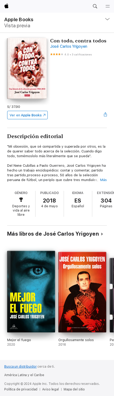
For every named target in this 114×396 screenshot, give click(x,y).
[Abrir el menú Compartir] (105, 115)
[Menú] (107, 6)
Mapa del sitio (74, 389)
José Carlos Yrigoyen (68, 46)
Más (103, 180)
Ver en (26, 115)
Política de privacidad (20, 389)
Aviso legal (50, 389)
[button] (95, 6)
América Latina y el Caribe (24, 375)
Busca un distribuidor (20, 366)
